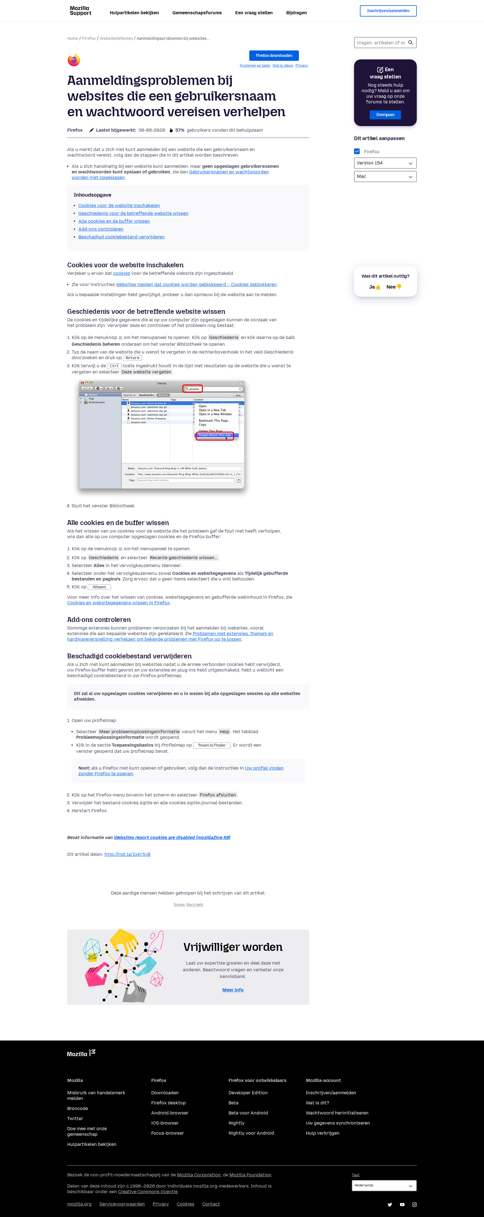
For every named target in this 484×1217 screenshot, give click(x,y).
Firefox (89, 38)
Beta (233, 1102)
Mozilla (81, 1053)
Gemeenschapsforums (197, 12)
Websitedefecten (116, 38)
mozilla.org (79, 1204)
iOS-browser (165, 1123)
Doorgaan (385, 114)
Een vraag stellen (254, 12)
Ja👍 (375, 287)
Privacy (301, 66)
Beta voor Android (248, 1113)
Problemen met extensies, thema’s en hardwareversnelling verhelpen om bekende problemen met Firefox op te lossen (170, 636)
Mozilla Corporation (199, 1174)
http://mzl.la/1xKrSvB (127, 854)
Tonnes (179, 905)
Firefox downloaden (274, 55)
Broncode (77, 1108)
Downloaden (165, 1092)
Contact (211, 1204)
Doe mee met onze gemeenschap (87, 1131)
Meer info (233, 990)
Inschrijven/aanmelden (388, 10)
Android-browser (170, 1113)
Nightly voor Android (251, 1133)
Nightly (237, 1123)
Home (72, 38)
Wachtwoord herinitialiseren (337, 1113)
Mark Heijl (195, 905)
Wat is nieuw (283, 66)
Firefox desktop (168, 1102)
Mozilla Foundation (250, 1174)
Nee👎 (394, 287)
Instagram (414, 1204)
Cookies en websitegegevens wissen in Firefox (118, 602)
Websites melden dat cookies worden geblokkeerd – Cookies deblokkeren (196, 284)
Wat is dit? (317, 1102)
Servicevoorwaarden (122, 1204)
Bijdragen (296, 12)
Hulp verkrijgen (322, 1133)
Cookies (185, 1204)
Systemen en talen (255, 66)
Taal (356, 1175)
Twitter (75, 1118)
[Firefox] (74, 60)
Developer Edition (248, 1092)
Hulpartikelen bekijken (134, 12)
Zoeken (410, 42)
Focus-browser (167, 1133)
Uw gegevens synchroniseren (338, 1123)
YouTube (402, 1204)
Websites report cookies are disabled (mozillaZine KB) (172, 837)
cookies (121, 273)
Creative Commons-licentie (148, 1191)
